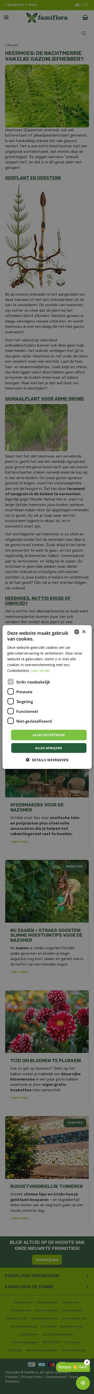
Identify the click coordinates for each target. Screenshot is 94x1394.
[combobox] (76, 632)
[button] (47, 760)
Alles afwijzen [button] (48, 747)
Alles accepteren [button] (49, 735)
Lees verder (40, 670)
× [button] (83, 631)
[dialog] (46, 697)
